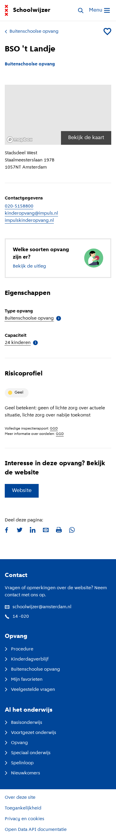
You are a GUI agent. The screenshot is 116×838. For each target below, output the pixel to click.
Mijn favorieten (27, 679)
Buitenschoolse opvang (34, 31)
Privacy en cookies (24, 819)
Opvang (19, 742)
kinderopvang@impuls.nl (31, 213)
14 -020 (20, 616)
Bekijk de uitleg (29, 266)
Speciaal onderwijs (31, 753)
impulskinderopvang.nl (29, 220)
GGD (54, 428)
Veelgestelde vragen (33, 689)
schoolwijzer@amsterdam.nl (41, 607)
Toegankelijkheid (23, 808)
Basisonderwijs (26, 722)
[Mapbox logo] (20, 139)
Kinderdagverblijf (29, 659)
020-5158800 (19, 206)
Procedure (22, 649)
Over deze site (20, 797)
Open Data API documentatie (36, 829)
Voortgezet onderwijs (33, 732)
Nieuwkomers (25, 773)
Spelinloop (22, 763)
